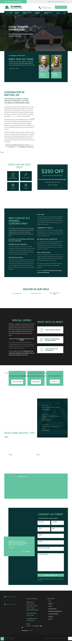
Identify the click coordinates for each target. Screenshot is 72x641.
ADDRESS (41, 534)
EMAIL (53, 528)
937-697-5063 (19, 351)
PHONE (40, 528)
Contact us (39, 270)
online (16, 146)
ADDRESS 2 (41, 541)
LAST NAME (55, 521)
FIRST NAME (41, 521)
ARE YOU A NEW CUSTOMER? (45, 547)
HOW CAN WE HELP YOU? (44, 554)
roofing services (13, 116)
